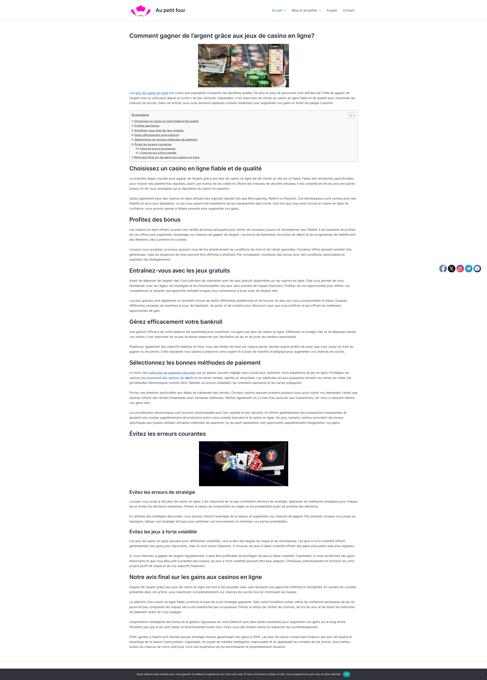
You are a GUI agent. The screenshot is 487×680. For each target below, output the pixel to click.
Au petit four (170, 10)
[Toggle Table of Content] (349, 115)
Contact (349, 10)
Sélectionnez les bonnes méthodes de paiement (165, 139)
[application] (284, 10)
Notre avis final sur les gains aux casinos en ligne (166, 157)
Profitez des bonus (146, 125)
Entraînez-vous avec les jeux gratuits (159, 130)
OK (347, 674)
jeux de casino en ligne (151, 93)
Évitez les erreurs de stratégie (157, 148)
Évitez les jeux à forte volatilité (158, 152)
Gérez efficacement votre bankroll (156, 135)
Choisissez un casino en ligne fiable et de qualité (166, 121)
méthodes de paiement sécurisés (172, 373)
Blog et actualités (304, 10)
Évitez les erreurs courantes (153, 144)
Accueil (277, 10)
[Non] (482, 674)
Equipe (332, 10)
